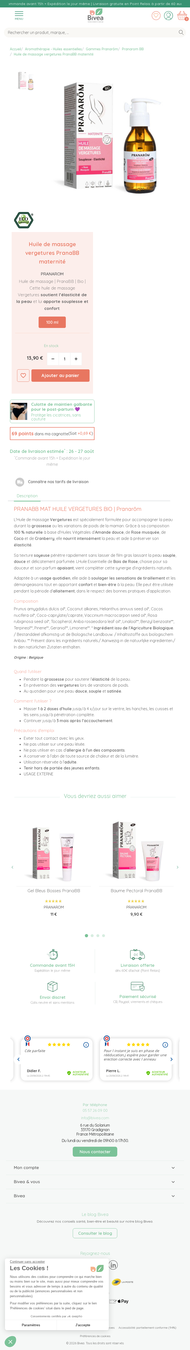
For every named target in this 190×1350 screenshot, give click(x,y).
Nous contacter (95, 1151)
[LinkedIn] (113, 1265)
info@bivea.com (95, 1117)
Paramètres (31, 1325)
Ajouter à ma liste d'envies (23, 375)
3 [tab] (97, 935)
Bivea (95, 14)
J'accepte (82, 1325)
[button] (52, 433)
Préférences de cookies (95, 1336)
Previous (15, 867)
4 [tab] (103, 935)
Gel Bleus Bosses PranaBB (53, 890)
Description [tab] (27, 495)
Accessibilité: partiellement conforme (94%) (147, 1327)
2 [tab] (92, 935)
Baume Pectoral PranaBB (136, 890)
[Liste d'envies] (156, 15)
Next (175, 867)
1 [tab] (86, 935)
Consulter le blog (95, 1233)
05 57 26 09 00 (95, 1110)
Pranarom (52, 273)
